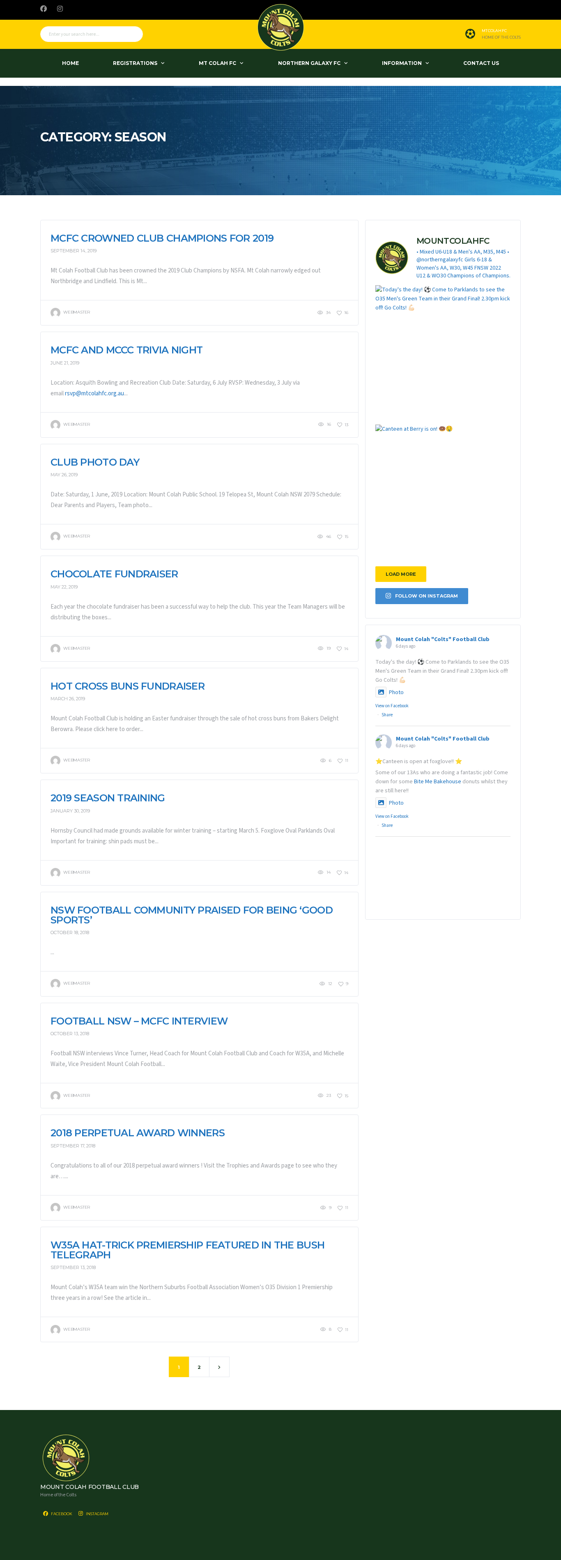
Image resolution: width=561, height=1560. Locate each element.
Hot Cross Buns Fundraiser (128, 686)
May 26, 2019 (64, 475)
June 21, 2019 (65, 363)
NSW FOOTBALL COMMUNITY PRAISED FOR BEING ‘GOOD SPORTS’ (192, 915)
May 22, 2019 (64, 587)
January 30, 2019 (70, 811)
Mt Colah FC (217, 63)
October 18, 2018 (70, 932)
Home (70, 63)
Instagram (96, 1514)
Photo (396, 692)
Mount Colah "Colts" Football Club (443, 639)
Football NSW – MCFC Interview (139, 1021)
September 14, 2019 (74, 251)
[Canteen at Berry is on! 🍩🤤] (442, 492)
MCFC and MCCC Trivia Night (126, 350)
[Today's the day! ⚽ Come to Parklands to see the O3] (442, 352)
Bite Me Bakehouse (437, 782)
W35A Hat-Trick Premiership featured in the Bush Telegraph (187, 1250)
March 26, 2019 (68, 699)
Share (387, 715)
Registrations (135, 63)
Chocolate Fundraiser (114, 574)
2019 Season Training (108, 798)
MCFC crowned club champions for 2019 (162, 238)
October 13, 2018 (70, 1033)
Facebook (61, 1514)
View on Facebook (392, 706)
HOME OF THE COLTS (501, 37)
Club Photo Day (95, 462)
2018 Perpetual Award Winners (138, 1133)
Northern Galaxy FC (309, 63)
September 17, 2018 (73, 1146)
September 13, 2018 (73, 1267)
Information (402, 63)
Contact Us (481, 63)
